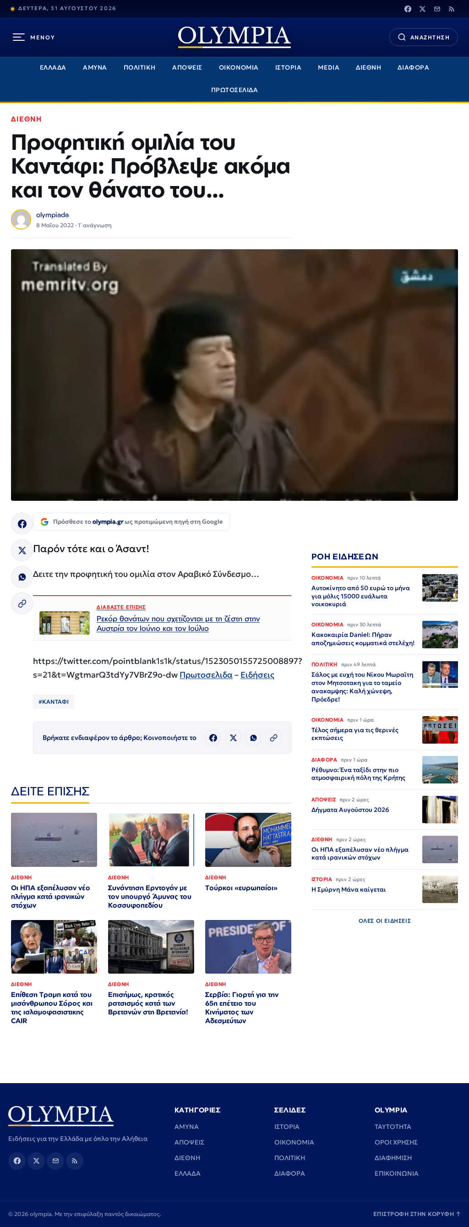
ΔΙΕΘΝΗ (368, 67)
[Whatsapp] (22, 577)
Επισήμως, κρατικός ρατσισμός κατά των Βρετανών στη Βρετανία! (148, 1003)
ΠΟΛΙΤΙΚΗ (140, 67)
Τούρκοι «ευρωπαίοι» (241, 887)
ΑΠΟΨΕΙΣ (187, 67)
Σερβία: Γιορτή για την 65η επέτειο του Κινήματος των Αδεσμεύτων (241, 1007)
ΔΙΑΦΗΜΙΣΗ (393, 1158)
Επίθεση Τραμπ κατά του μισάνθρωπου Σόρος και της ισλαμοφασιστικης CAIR (52, 1007)
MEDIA (328, 67)
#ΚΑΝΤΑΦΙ (53, 701)
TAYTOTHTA (393, 1127)
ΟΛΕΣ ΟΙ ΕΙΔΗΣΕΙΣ (385, 920)
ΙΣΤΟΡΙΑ (288, 67)
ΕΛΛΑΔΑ (53, 67)
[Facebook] (407, 8)
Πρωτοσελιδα (206, 674)
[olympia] (234, 37)
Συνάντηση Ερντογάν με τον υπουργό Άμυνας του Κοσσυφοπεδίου (149, 896)
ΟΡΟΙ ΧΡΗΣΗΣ (396, 1142)
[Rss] (451, 8)
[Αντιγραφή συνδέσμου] (22, 603)
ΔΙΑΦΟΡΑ (413, 67)
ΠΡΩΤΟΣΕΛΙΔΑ (234, 90)
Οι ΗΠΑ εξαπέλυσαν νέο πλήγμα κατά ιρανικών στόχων (50, 896)
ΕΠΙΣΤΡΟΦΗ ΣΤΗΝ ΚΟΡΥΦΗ (417, 1214)
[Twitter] (422, 8)
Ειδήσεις (257, 674)
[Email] (437, 8)
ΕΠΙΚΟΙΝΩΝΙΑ (397, 1173)
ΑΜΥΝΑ (95, 67)
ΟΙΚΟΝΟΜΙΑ (239, 67)
